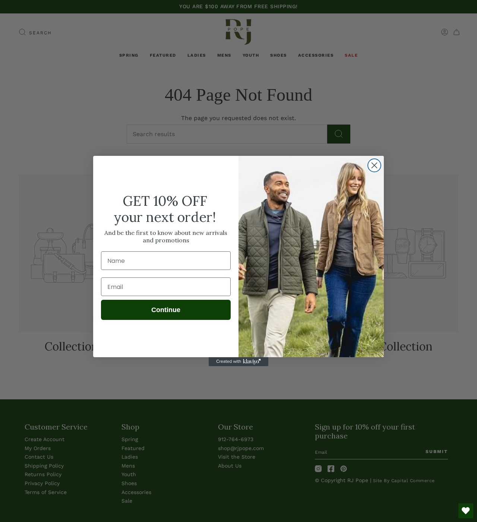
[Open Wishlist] (465, 510)
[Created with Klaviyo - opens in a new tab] (238, 361)
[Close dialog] (374, 165)
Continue (165, 310)
